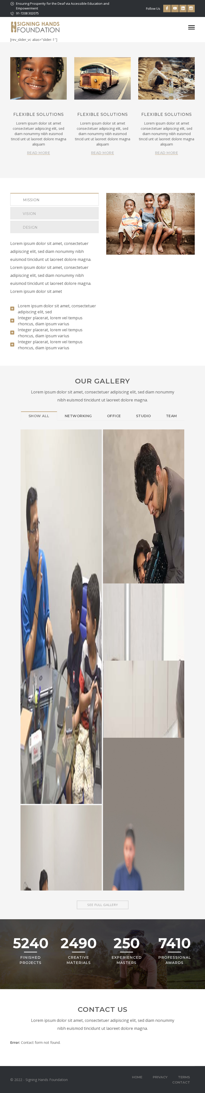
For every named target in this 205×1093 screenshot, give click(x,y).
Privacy (160, 1077)
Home (137, 1077)
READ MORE (38, 153)
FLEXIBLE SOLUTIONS (38, 114)
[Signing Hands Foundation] (35, 26)
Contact (181, 1082)
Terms (184, 1077)
